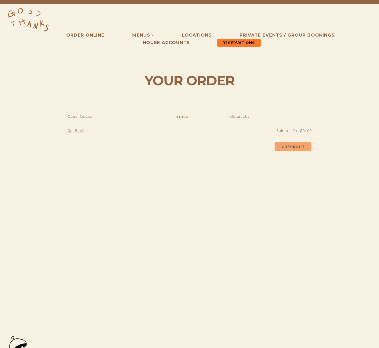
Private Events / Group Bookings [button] (287, 35)
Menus (143, 35)
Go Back (76, 130)
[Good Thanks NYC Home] (28, 19)
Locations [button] (197, 35)
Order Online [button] (85, 35)
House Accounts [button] (166, 42)
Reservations (239, 43)
